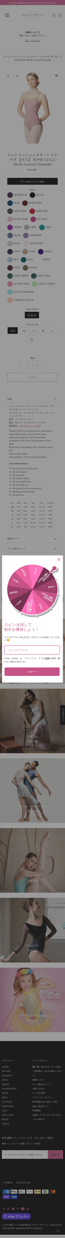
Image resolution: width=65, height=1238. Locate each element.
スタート (32, 671)
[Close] (59, 559)
